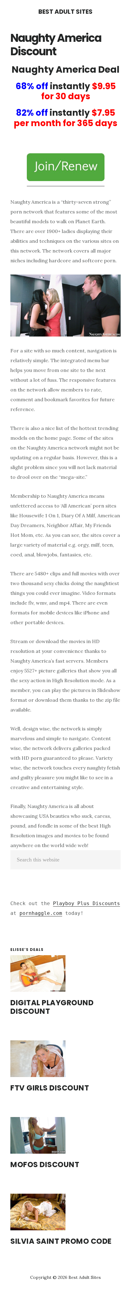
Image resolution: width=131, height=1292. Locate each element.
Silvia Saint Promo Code (61, 1241)
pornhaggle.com (40, 913)
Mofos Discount (44, 1164)
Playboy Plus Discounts (86, 903)
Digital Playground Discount (52, 1007)
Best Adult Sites (65, 11)
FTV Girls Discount (49, 1088)
